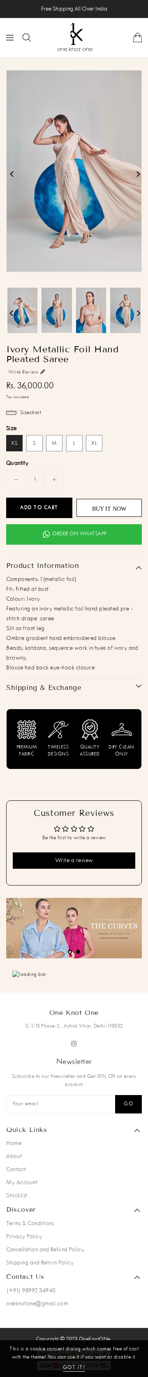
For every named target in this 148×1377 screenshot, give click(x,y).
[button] (70, 952)
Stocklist (17, 1196)
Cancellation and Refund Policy (45, 1250)
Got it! (74, 1367)
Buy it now (109, 509)
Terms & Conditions (30, 1223)
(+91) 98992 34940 (31, 1291)
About (14, 1156)
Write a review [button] (74, 860)
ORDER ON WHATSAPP (79, 534)
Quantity (17, 463)
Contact (16, 1169)
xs (14, 443)
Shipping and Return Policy (40, 1263)
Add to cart (39, 507)
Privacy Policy (24, 1237)
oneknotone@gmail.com (37, 1304)
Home (13, 1143)
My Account (21, 1182)
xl (94, 443)
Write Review (23, 372)
